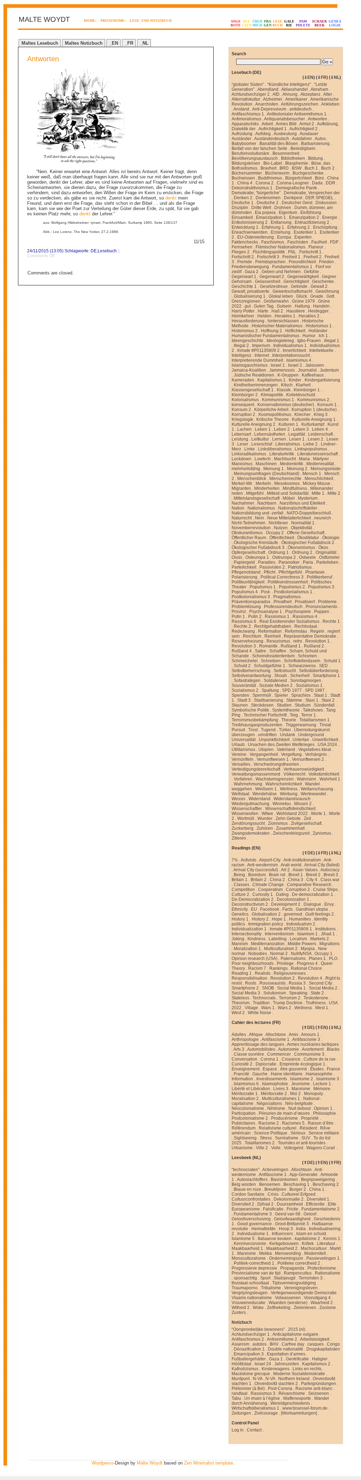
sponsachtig (245, 1278)
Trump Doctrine (287, 1002)
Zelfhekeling (278, 1307)
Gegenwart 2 (271, 276)
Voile (276, 1147)
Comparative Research (309, 884)
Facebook (269, 909)
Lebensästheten (269, 434)
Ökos (323, 547)
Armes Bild (286, 123)
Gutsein (284, 306)
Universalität (244, 739)
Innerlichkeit (294, 350)
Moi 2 (295, 1093)
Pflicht (269, 572)
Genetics (240, 914)
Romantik (268, 646)
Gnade (316, 296)
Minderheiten (267, 488)
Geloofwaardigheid (292, 1218)
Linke (249, 449)
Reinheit (272, 636)
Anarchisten (266, 104)
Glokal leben (281, 296)
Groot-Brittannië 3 (292, 1223)
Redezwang (243, 631)
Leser (242, 444)
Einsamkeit (242, 217)
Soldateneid (275, 680)
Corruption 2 (298, 889)
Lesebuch (107, 250)
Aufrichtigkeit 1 (272, 128)
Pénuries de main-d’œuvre (284, 1113)
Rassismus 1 (277, 616)
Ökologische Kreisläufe (256, 542)
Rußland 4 (242, 651)
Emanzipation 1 (271, 217)
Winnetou (282, 803)
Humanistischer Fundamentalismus (265, 335)
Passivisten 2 (272, 567)
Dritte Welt (261, 207)
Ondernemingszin (286, 1258)
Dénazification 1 (249, 1349)
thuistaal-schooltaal (250, 1282)
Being (239, 874)
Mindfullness (295, 488)
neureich (322, 518)
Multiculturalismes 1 (281, 1098)
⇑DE (308, 852)
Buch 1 (311, 168)
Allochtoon (301, 1169)
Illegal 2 (241, 345)
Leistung (240, 439)
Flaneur (315, 247)
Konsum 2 (241, 409)
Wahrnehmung (248, 784)
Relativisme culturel (277, 1128)
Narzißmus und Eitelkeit (302, 503)
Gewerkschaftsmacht (292, 291)
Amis (293, 1034)
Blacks (333, 1049)
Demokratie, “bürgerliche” (256, 192)
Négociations (269, 1103)
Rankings (278, 968)
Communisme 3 (309, 1054)
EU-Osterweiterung (255, 237)
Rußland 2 (314, 646)
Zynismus (322, 833)
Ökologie (330, 537)
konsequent (243, 404)
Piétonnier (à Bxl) (248, 1388)
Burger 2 (297, 1189)
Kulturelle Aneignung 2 (253, 424)
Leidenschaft (320, 434)
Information (242, 1078)
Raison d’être (321, 1123)
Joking (238, 938)
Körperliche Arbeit (271, 409)
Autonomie (288, 1049)
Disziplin (240, 207)
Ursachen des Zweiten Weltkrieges (281, 744)
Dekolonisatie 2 (289, 1199)
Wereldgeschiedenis (290, 1403)
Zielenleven (305, 1307)
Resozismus (278, 641)
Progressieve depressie (254, 1268)
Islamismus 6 (246, 1083)
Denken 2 (243, 197)
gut (248, 306)
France (333, 1069)
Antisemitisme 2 (282, 1339)
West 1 (321, 1007)
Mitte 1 (318, 493)
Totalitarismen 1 (314, 719)
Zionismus (278, 823)
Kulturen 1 (288, 424)
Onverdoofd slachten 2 (276, 1383)
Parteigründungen (318, 1383)
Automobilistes (261, 1049)
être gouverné (293, 1069)
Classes (241, 884)
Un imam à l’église (262, 1398)
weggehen (242, 788)
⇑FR (334, 1162)
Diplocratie (266, 1064)
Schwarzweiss (302, 665)
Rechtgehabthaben (272, 626)
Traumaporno (245, 1287)
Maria (304, 458)
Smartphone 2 (245, 988)
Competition (243, 889)
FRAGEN (267, 23)
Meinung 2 (297, 468)
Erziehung (280, 232)
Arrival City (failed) (321, 864)
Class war (329, 879)
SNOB (268, 988)
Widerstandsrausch (292, 798)
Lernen (279, 439)
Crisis (273, 1194)
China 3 (295, 879)
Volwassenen (288, 1297)
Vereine (239, 754)
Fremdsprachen (270, 261)
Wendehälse (264, 793)
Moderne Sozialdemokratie (299, 1373)
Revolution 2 (282, 978)
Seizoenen (318, 1393)
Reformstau (296, 631)
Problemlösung (246, 606)
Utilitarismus (243, 749)
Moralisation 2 (245, 1098)
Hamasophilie (319, 1073)
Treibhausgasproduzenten (257, 724)
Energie (329, 217)
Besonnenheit (286, 153)
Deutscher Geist (297, 202)
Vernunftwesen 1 (273, 759)
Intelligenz (241, 355)
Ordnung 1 (278, 552)
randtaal (239, 1393)
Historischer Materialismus (277, 325)
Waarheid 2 (322, 1302)
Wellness (289, 788)
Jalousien (314, 365)
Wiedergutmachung (250, 803)
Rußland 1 (291, 646)
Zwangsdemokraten (251, 833)
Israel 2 (295, 365)
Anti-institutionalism (302, 860)
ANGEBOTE (236, 23)
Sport (265, 1278)
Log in (238, 1430)
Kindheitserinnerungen (256, 384)
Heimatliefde (263, 1228)
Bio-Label (272, 163)
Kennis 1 (331, 1238)
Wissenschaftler (247, 808)
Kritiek (308, 1243)
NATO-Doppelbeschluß (309, 513)
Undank (287, 734)
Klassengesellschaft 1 (253, 389)
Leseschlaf (261, 444)
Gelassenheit (267, 281)
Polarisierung (244, 577)
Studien (284, 705)
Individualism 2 (300, 924)
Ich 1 (323, 335)
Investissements (271, 1078)
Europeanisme (246, 1209)
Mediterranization (267, 943)
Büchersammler (247, 173)
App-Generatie (303, 1174)
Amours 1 (310, 1034)
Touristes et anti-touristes (301, 1142)
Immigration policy (265, 924)
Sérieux (297, 1133)
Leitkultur (260, 439)
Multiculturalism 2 (281, 948)
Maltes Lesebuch (40, 43)
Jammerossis (282, 370)
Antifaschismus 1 (248, 114)
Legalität (296, 434)
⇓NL (334, 77)
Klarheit (303, 384)
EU (254, 909)
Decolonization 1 (293, 899)
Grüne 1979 (303, 301)
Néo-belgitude (299, 1103)
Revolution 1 (317, 641)
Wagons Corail (320, 1147)
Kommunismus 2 (313, 399)
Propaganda (292, 1268)
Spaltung (270, 690)
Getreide (299, 286)
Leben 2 (282, 429)
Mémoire (321, 1088)
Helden (264, 316)
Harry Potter (243, 311)
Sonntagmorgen (305, 680)
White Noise (259, 1012)
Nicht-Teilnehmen (248, 522)
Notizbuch (242, 1322)
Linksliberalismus (275, 449)
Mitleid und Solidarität (287, 493)
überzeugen (243, 734)
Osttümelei (329, 557)
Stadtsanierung (268, 700)
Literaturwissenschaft (317, 453)
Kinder (295, 380)
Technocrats (264, 997)
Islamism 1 (307, 933)
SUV (305, 1138)
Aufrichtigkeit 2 (303, 128)
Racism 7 (257, 968)
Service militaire (323, 1133)
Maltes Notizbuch (84, 43)
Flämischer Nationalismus (280, 247)
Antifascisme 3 (306, 1039)
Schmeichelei (245, 660)
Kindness (256, 938)
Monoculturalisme (249, 1258)
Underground (311, 734)
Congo (333, 1344)
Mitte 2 (334, 493)
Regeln (317, 631)
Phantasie (315, 572)
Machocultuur (314, 1248)
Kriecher (302, 414)
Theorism (241, 1002)
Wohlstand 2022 (292, 813)
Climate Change (268, 884)
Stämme (294, 700)
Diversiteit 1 (318, 1199)
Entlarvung (281, 222)
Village (251, 1007)
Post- (266, 591)
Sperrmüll (261, 695)
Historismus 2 (245, 330)
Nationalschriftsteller (297, 508)
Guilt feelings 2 (319, 914)
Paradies (266, 562)
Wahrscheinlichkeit (283, 784)
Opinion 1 (323, 1108)
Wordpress (103, 1463)
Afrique (256, 1034)
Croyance (291, 1059)
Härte (263, 311)
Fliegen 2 (241, 251)
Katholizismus (245, 1368)
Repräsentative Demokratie (310, 636)
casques (315, 1344)
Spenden (240, 695)
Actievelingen (275, 1169)
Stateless (240, 997)
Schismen (307, 655)
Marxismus (242, 463)
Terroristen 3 (311, 1278)
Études (317, 1069)
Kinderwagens (275, 1368)
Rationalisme (327, 1273)
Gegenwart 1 (244, 276)
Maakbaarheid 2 (282, 1248)
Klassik (283, 389)
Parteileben (327, 562)
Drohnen (282, 207)
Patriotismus (300, 567)
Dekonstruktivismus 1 (252, 187)
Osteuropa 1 (257, 557)
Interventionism (279, 933)
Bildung (315, 158)
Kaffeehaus (313, 375)
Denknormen (268, 197)
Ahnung (290, 94)
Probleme (327, 601)
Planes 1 (317, 958)
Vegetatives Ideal (314, 749)
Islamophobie (275, 1083)
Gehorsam (242, 281)
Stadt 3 (244, 700)
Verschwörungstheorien (276, 764)
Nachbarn (266, 503)
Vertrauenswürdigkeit (303, 769)
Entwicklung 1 (245, 227)
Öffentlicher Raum (249, 537)
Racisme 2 (268, 1123)
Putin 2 (255, 616)
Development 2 (285, 904)
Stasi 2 (328, 700)
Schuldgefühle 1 (269, 665)
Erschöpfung (325, 227)
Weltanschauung (317, 788)
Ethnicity (240, 909)
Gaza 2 (251, 271)
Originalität (326, 552)
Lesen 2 (315, 439)
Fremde (244, 261)
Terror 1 (308, 715)
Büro (319, 178)
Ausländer (241, 138)
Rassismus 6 (244, 621)
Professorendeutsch (283, 606)
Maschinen (266, 463)
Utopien (266, 749)
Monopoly (313, 1093)
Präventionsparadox (251, 601)
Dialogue (312, 904)
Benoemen (269, 1184)
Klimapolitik (272, 394)
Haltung (302, 306)
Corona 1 (270, 1059)
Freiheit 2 (313, 256)
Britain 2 (259, 879)
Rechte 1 (331, 621)
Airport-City (270, 860)
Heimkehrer (243, 316)
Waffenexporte (297, 1398)
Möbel (289, 498)
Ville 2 (262, 1147)
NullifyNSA (301, 953)
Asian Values (305, 869)
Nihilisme (276, 1108)
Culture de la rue (320, 1059)
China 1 (316, 1189)
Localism (298, 938)
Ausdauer (309, 133)
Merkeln (263, 483)
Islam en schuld (311, 1233)
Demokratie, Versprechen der (312, 192)
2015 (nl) (296, 1329)
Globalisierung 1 (249, 296)
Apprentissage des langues (258, 1044)
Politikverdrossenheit (288, 582)
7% (235, 860)
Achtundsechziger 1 (251, 1334)
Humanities (300, 919)
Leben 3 (301, 429)
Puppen (321, 611)
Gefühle (311, 271)
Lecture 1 (322, 1083)
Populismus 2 (292, 586)
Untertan (301, 739)
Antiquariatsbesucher (284, 118)
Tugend (268, 729)
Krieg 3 (321, 414)
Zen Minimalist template (208, 1463)
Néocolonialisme (248, 1108)
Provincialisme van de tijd (256, 1273)
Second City (320, 983)
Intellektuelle (321, 350)
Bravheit (268, 168)
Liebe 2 (310, 444)
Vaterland (286, 749)
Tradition (261, 1002)
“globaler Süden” (248, 84)
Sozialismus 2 (245, 690)
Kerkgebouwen (284, 1243)
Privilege (285, 963)
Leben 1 (263, 429)
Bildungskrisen (246, 163)
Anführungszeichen (299, 104)
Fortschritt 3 (268, 256)
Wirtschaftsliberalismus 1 (255, 1408)
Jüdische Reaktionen (254, 375)
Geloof (310, 1214)
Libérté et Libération (251, 1088)
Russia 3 (297, 983)
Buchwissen (243, 178)
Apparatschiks (245, 123)
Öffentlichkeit (281, 537)
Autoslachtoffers (252, 1179)
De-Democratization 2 (253, 899)
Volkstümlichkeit (323, 774)
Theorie (288, 719)
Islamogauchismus (250, 365)
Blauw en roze (247, 1189)
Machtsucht (285, 458)
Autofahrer (302, 138)
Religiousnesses (290, 973)
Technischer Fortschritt (265, 715)
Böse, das (320, 163)
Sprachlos (301, 695)
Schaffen (277, 651)
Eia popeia (265, 212)
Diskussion (326, 202)
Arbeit (267, 123)
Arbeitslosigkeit (314, 1339)
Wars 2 (284, 1007)
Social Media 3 (246, 993)
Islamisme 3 (327, 1078)
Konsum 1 (327, 404)
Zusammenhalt (290, 828)
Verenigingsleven (301, 1287)
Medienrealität (320, 463)
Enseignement (245, 1069)
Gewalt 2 (319, 286)
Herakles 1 (285, 316)
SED (323, 665)
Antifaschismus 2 (248, 1339)
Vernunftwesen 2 (308, 759)
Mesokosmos (287, 483)
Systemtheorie (286, 710)
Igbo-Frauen (309, 340)
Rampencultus (298, 1273)
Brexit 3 (331, 874)
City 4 (311, 879)
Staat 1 (320, 695)
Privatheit (283, 601)
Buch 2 (328, 168)
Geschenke (323, 281)
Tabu (236, 1398)
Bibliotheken (293, 158)
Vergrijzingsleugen (250, 1292)
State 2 (317, 993)
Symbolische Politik (250, 710)
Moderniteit (315, 1253)
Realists (262, 973)
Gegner (329, 276)
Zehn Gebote (288, 818)
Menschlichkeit (319, 478)
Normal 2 (279, 953)
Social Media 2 (323, 988)
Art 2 (285, 869)
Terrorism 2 (289, 997)
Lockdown (241, 458)
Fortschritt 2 (243, 256)
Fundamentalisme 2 (320, 1209)
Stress (266, 1138)
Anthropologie (245, 1039)
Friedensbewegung (250, 266)
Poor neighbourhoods (253, 963)
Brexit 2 (313, 874)
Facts (287, 909)
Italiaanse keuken (275, 1238)
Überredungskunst (312, 729)
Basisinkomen (284, 1179)
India (301, 1228)
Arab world (291, 864)
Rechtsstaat (305, 626)
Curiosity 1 (262, 894)
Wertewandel (313, 793)
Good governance (254, 1223)
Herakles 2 (309, 316)
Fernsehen (242, 247)
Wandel (312, 784)
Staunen (240, 705)
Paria (308, 562)
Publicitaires (243, 1123)
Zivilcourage (266, 1413)
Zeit (307, 818)
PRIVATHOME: (113, 21)
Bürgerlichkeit (298, 178)
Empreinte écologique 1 (302, 1064)
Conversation (244, 1059)
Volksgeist (293, 1147)
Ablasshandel (294, 89)
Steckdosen (262, 705)
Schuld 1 (332, 660)
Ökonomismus (301, 547)
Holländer (318, 330)
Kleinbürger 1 (307, 389)
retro (297, 641)
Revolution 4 (310, 978)
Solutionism (274, 993)
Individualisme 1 (253, 1233)
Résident (308, 1128)
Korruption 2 (243, 414)
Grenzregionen (246, 301)
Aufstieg (263, 133)
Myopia (308, 948)
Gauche (260, 1073)
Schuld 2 (242, 665)
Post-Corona (280, 1388)
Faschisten (297, 242)
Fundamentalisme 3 (253, 1214)
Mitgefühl (255, 493)
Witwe (267, 813)
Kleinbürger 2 (245, 394)
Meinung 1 (273, 468)
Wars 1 (268, 1007)
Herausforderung (248, 320)
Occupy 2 (275, 532)
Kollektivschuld (300, 394)
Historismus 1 (319, 325)
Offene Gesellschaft (305, 532)
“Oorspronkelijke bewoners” (258, 1329)
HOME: (90, 21)
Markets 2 (319, 938)
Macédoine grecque (251, 1373)
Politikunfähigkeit (248, 582)
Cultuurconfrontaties (251, 1199)
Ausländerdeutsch (271, 138)
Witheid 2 (241, 1307)
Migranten (241, 488)
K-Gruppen (288, 375)
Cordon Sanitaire (248, 1194)
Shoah (280, 675)
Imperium (261, 345)
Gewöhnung (327, 291)
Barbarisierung (315, 143)
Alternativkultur (246, 99)
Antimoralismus (246, 118)
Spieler (281, 695)
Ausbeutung (285, 133)
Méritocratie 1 (245, 1093)
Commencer (279, 1054)
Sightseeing (245, 1138)
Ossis (237, 557)
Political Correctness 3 (282, 577)
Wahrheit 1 (329, 779)
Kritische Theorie (272, 419)
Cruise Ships (325, 889)
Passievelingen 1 (322, 1258)
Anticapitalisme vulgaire (295, 1334)
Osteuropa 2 (284, 557)
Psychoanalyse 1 (265, 611)
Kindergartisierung (322, 380)
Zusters (239, 1312)
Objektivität (301, 527)
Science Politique (270, 1133)
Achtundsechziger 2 (251, 94)
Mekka (265, 1253)
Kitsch (287, 384)
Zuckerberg (242, 828)
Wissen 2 (303, 803)
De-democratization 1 (312, 894)
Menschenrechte (285, 478)
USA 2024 (327, 744)
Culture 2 (240, 894)
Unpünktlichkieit (274, 739)
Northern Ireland (294, 1378)
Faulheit (319, 242)
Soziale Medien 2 (276, 685)
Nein (259, 518)
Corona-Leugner (293, 183)
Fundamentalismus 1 (292, 266)
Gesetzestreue (274, 286)
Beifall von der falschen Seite (259, 148)
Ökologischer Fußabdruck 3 (258, 547)
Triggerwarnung (301, 724)
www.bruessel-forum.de (305, 1408)
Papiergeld (244, 562)
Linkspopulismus (311, 449)
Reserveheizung (247, 641)
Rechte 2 (242, 626)
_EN (113, 43)
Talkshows (313, 710)
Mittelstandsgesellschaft (257, 498)
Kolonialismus (245, 399)
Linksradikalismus (249, 453)
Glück (301, 296)
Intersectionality (247, 933)
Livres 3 (280, 1088)
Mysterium (308, 498)
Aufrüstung (242, 133)
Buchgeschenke (308, 173)
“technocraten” (245, 1169)
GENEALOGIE (335, 23)
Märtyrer (321, 458)
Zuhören (265, 828)
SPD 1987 (315, 690)
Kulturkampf (312, 424)
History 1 (240, 919)
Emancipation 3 (249, 1354)
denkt (171, 198)
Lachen (244, 429)
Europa (284, 237)
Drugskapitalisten (323, 1349)
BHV (274, 1344)
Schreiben (271, 660)
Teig (294, 715)
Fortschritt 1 (310, 251)
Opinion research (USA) (254, 958)
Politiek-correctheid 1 (254, 1263)
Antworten (43, 59)
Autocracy (329, 869)
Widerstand (259, 798)
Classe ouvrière (249, 1054)
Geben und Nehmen (281, 271)
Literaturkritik (281, 453)
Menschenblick (251, 478)
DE (94, 250)
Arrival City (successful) (255, 869)
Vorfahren (243, 779)
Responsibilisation (249, 978)
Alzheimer (272, 99)
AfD (276, 94)
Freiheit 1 (291, 256)
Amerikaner (296, 99)
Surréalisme (286, 1138)
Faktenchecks (245, 242)
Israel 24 (263, 1363)
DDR (330, 183)
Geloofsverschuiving (251, 1218)
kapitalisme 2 (307, 1238)
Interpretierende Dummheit (257, 360)
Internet (262, 355)
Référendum (244, 1128)
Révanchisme (292, 1393)
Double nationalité (285, 1349)
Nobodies (257, 953)
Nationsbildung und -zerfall (257, 513)
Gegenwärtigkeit (303, 276)
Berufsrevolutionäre (250, 153)
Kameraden (243, 380)
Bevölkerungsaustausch (255, 158)
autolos (259, 1344)
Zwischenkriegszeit (291, 833)
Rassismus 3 (263, 1393)
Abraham (319, 89)
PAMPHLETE (303, 23)
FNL (292, 251)
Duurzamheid (290, 1204)
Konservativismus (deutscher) (285, 404)
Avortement (313, 1049)
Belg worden (244, 1184)
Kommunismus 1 (278, 399)
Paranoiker (289, 562)
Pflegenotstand (246, 572)
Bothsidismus (244, 168)
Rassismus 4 (305, 616)
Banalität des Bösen (278, 143)
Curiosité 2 (242, 1064)
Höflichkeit (295, 330)
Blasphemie (296, 163)
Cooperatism (270, 889)
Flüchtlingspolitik (269, 251)
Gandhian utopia (312, 909)
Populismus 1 (263, 586)
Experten (303, 237)
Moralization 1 (247, 948)
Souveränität (244, 685)
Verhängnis (316, 754)
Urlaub (238, 744)
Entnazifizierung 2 (312, 222)
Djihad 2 (265, 1204)
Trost (253, 729)
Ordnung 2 (302, 552)
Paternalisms (293, 958)
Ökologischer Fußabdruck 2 (307, 542)
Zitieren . (240, 838)
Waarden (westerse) (288, 1302)
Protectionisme (321, 1268)
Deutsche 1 (242, 202)
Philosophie (324, 1113)
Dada (317, 183)
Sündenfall (324, 705)
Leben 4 (320, 429)
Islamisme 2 (301, 1078)
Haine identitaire (286, 1073)
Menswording (288, 1253)
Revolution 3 (244, 646)
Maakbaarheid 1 (247, 1248)
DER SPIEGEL (319, 197)
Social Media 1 (291, 988)
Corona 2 (265, 183)
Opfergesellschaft (248, 552)
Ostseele (307, 557)
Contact (254, 1430)
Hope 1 (279, 919)
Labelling (278, 938)
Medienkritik (291, 463)
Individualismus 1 (290, 345)
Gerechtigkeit (296, 281)
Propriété (310, 1118)
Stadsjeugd (284, 1278)
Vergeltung (291, 754)
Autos (320, 138)
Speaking (298, 993)
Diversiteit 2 (243, 1204)
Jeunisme (300, 1083)
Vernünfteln (242, 759)
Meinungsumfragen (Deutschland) (266, 473)
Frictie (292, 1209)
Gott (330, 296)
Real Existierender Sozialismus (289, 621)
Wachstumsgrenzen (275, 779)
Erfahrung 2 (298, 227)
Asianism (240, 1344)
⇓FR (321, 77)
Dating (282, 894)
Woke (258, 1307)
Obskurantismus (247, 532)
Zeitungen (241, 1413)
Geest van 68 (287, 1214)
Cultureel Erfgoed (299, 1194)
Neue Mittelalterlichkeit (289, 518)
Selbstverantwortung (251, 675)
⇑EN (321, 1027)
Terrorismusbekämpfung (255, 719)
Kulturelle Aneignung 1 (314, 419)
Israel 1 (278, 365)
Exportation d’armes (286, 1354)
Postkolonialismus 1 (293, 591)
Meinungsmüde (326, 468)
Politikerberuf (319, 577)
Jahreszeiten (286, 1363)
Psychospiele (298, 611)
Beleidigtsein (303, 148)
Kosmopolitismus (274, 414)
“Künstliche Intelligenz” (289, 84)
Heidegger (318, 311)
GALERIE (289, 23)
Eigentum (288, 212)
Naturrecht (242, 518)
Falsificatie (273, 1209)
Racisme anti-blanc (313, 1388)
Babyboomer (244, 143)
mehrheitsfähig (246, 468)
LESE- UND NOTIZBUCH (151, 21)
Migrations (329, 943)
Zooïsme (327, 1307)
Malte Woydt (150, 1463)
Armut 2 (306, 123)
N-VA (257, 1378)
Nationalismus (261, 508)
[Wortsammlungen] (299, 1413)
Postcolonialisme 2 (250, 1118)
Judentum (329, 370)
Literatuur (326, 1243)
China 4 (244, 183)
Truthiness (316, 1002)
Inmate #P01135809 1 (291, 928)
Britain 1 (239, 879)
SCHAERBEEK (319, 23)
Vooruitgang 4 (317, 1297)
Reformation (270, 631)
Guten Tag (264, 306)
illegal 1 (331, 340)
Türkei (285, 729)
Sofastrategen (247, 680)
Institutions (325, 928)
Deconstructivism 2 (250, 904)
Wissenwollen (245, 813)
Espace (270, 1069)
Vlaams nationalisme (252, 1297)
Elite (332, 1204)
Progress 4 (307, 963)
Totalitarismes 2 (260, 1142)
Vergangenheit (264, 754)
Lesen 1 (297, 439)
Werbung (289, 793)
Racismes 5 (293, 1123)
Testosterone (316, 997)
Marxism (240, 943)
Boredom (257, 874)
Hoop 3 (286, 1228)
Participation (244, 1113)
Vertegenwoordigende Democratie (304, 1292)
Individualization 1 (249, 928)
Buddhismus (270, 178)
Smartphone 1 (326, 675)
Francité (241, 1073)
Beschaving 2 (326, 1184)
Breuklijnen (275, 1189)
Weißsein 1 (266, 788)
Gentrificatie (297, 1358)
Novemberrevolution (251, 527)
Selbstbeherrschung (251, 670)
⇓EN (308, 77)
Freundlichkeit (302, 261)
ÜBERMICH (257, 23)
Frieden (326, 261)
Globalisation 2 (266, 914)
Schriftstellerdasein (302, 660)
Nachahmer (243, 503)
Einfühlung (310, 212)
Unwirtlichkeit (325, 739)
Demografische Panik (296, 187)
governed (293, 914)
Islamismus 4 (298, 360)
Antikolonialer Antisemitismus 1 (296, 114)
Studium (303, 705)
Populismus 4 (245, 591)
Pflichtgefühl (290, 572)
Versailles (241, 764)
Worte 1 (318, 813)
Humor (309, 335)
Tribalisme (271, 1287)
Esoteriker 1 (305, 232)
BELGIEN (246, 23)
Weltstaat (240, 793)
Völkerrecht (294, 774)
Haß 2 (277, 311)
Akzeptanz (310, 94)
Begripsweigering (318, 1179)
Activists (248, 860)
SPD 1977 (292, 690)
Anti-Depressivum (269, 109)
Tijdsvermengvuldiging (294, 1282)
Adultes (239, 1034)
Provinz (239, 611)
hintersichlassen (283, 320)
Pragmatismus (287, 596)
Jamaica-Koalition (249, 370)
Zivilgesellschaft (306, 823)
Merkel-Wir (242, 483)
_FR (129, 43)
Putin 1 (238, 616)
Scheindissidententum (273, 655)
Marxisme (301, 1088)
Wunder (265, 818)
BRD (284, 168)
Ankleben (330, 104)
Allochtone (275, 1034)
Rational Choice (306, 968)
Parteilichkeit (244, 567)
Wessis (238, 798)
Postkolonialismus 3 (251, 596)
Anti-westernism (262, 864)
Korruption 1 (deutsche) (314, 409)
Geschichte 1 (244, 286)
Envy (329, 904)
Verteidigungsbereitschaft (256, 769)
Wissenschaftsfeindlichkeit (290, 808)
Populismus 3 (321, 586)
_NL (144, 43)
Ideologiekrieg (280, 340)
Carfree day (293, 1344)
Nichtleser (278, 522)
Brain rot (277, 874)
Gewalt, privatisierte (250, 291)
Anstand (241, 109)
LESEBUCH (278, 23)
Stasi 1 (311, 700)
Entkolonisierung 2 (250, 222)
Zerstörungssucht (248, 823)
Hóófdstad (241, 1363)
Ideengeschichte (247, 340)
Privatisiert (305, 601)
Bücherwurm (277, 173)
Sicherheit (300, 675)
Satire (260, 651)
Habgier (320, 1358)
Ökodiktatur (308, 537)
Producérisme (284, 1118)
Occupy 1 (323, 953)
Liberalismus (287, 444)
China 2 (277, 879)
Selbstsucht (285, 670)
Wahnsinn (306, 779)
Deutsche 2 (268, 202)
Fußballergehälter (249, 1358)
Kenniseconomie (250, 1243)
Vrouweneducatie (248, 1302)
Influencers (282, 1233)
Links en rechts (307, 1368)
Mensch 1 (311, 473)
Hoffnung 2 (271, 330)
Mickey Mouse (316, 483)
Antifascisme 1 (275, 1039)
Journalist (307, 370)
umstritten (267, 734)
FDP (334, 242)
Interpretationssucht (291, 355)
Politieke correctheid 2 (298, 1263)
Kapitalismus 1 (271, 380)
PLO (333, 958)
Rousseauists (272, 983)
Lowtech (263, 458)
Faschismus (272, 242)
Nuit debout (299, 1108)
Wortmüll (245, 818)
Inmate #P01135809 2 (258, 350)
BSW (296, 168)
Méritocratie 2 (274, 1093)
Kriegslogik (242, 419)
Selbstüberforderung (318, 670)
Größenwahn (276, 301)
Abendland (268, 89)
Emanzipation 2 (304, 217)
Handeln (321, 306)
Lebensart (241, 434)
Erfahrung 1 (273, 227)
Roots (250, 983)
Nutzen (281, 527)
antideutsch (300, 109)
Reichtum (252, 636)
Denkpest (293, 197)
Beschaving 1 (296, 1184)
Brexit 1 (295, 874)
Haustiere (295, 311)
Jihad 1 (328, 933)
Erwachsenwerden (250, 232)
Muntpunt (241, 1378)
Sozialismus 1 (309, 685)
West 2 (238, 1012)
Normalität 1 (302, 522)
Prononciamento (321, 606)
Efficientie (315, 1204)
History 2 (260, 919)
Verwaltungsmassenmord (256, 774)
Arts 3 (238, 1049)
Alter (327, 94)
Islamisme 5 (243, 1238)
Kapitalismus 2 (316, 1363)
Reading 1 (242, 973)
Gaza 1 (276, 1358)
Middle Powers (302, 943)
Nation (238, 508)
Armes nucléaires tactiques (313, 1044)
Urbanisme (242, 1147)
